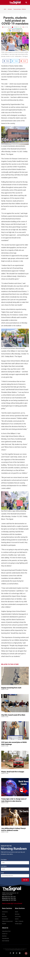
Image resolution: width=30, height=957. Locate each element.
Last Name (4, 866)
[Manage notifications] (26, 953)
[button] (4, 2)
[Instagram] (16, 953)
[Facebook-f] (10, 953)
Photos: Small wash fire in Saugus (12, 772)
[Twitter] (13, 953)
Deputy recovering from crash (11, 688)
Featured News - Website (20, 9)
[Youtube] (19, 953)
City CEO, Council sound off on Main (13, 715)
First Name (4, 859)
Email (2, 872)
